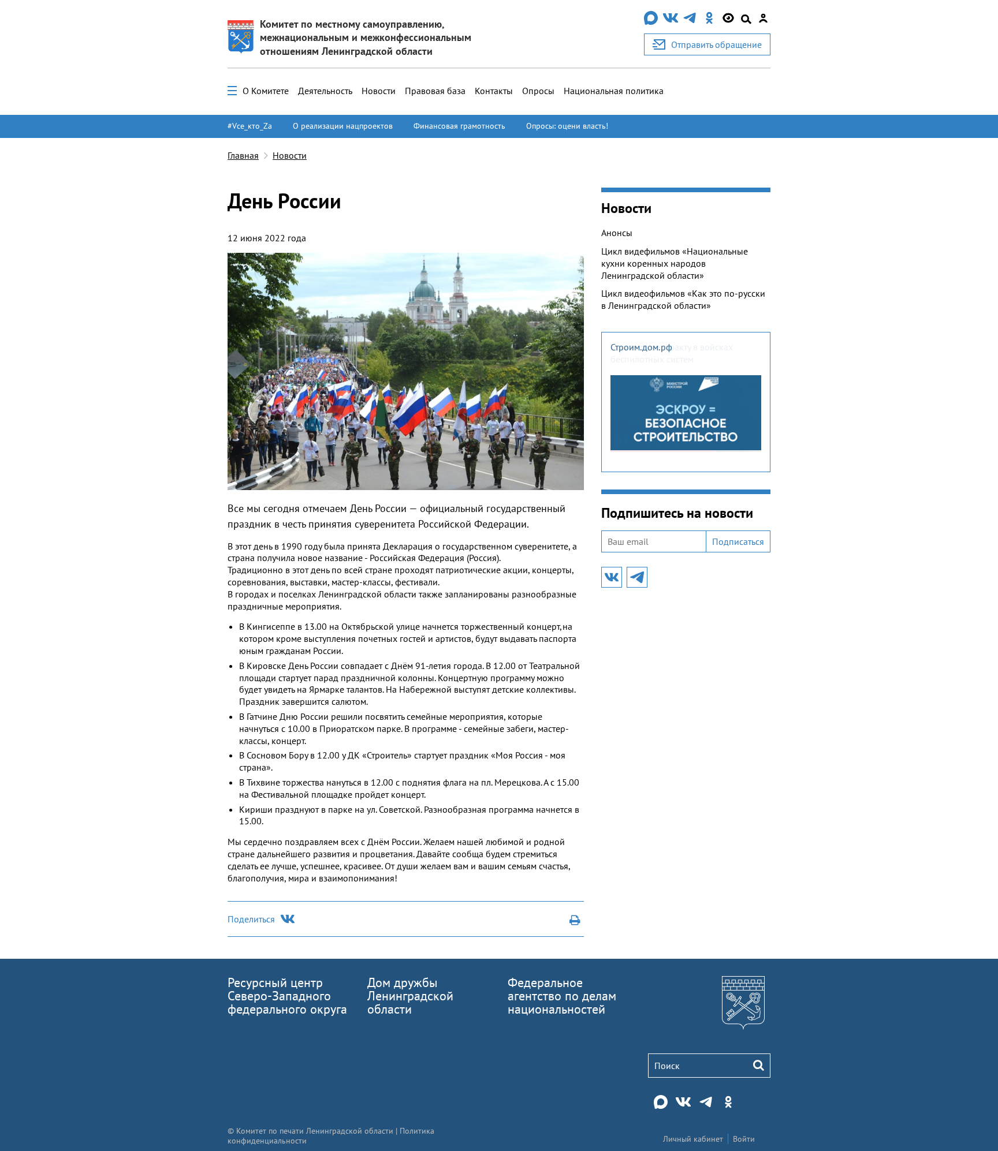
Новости (379, 90)
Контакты (494, 90)
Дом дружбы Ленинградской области (410, 995)
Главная (243, 155)
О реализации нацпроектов (343, 126)
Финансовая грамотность (459, 126)
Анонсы (616, 232)
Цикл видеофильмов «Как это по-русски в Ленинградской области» (683, 299)
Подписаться (738, 541)
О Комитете (266, 90)
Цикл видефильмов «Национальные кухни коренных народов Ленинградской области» (674, 263)
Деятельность (325, 90)
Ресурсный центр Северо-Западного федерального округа (287, 995)
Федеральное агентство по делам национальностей (562, 995)
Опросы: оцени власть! (567, 126)
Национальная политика (614, 90)
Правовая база (435, 90)
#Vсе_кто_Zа (250, 126)
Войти (744, 1139)
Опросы (538, 90)
